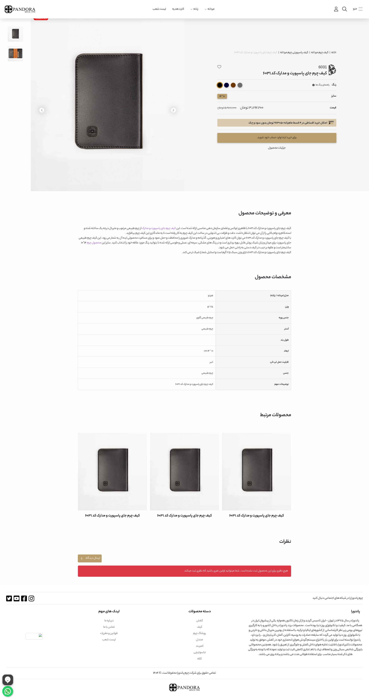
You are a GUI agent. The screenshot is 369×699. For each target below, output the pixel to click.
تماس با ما (109, 627)
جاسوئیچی (200, 652)
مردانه (211, 9)
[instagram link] (31, 598)
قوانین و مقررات (109, 633)
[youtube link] (16, 598)
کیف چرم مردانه (319, 52)
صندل (199, 640)
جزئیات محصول (277, 148)
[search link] (344, 9)
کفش (199, 621)
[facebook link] (24, 598)
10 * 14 (222, 96)
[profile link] (336, 9)
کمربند (200, 646)
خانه (333, 52)
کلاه (199, 659)
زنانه (195, 9)
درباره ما (109, 621)
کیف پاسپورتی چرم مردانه (294, 52)
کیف (199, 627)
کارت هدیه (178, 9)
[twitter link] (9, 598)
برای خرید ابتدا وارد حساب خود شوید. (277, 137)
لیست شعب (159, 9)
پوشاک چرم (199, 633)
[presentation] (173, 110)
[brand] (20, 9)
